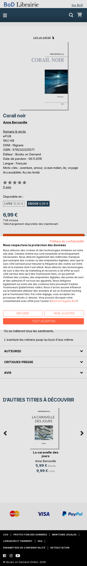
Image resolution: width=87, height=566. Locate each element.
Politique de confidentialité (67, 241)
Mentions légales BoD (64, 300)
